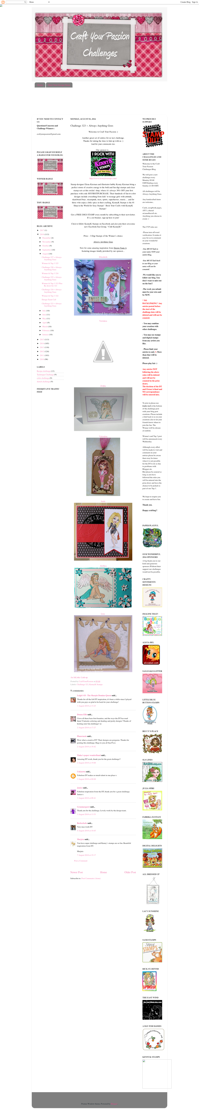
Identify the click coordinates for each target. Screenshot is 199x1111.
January (45, 334)
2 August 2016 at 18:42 (86, 746)
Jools (103, 501)
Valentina (103, 436)
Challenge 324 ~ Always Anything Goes (51, 290)
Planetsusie (82, 736)
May (44, 318)
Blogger (114, 1103)
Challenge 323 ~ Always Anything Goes (51, 304)
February (46, 330)
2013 (42, 347)
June (44, 314)
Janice (80, 787)
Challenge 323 (82, 684)
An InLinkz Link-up (79, 677)
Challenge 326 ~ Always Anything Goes (51, 268)
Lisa (103, 613)
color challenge (43, 378)
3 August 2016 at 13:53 (86, 814)
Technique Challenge (45, 374)
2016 (42, 234)
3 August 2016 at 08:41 (86, 798)
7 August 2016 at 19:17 (86, 855)
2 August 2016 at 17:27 (86, 727)
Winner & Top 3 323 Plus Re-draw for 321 (52, 284)
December (46, 237)
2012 (42, 351)
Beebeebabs (82, 823)
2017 (42, 230)
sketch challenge (43, 381)
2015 (42, 339)
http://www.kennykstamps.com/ (103, 178)
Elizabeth (103, 256)
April (44, 322)
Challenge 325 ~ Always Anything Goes (51, 278)
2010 (42, 359)
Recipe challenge (44, 371)
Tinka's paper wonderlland (89, 755)
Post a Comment (80, 860)
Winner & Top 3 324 (50, 273)
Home (40, 84)
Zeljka (103, 385)
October (45, 245)
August (45, 253)
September (47, 249)
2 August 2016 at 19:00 (86, 762)
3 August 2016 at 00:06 (86, 779)
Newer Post (76, 872)
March (45, 326)
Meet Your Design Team (59, 84)
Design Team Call (49, 299)
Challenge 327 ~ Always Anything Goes (51, 258)
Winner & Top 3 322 (50, 295)
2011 (42, 355)
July (44, 310)
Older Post (130, 872)
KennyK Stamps (96, 684)
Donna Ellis (82, 714)
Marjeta (80, 839)
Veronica (103, 320)
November (46, 241)
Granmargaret (83, 806)
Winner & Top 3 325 (50, 263)
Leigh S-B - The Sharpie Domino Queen (94, 695)
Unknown (81, 771)
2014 (42, 343)
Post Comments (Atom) (91, 878)
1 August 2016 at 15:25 (86, 705)
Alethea (103, 565)
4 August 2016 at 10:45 (86, 830)
